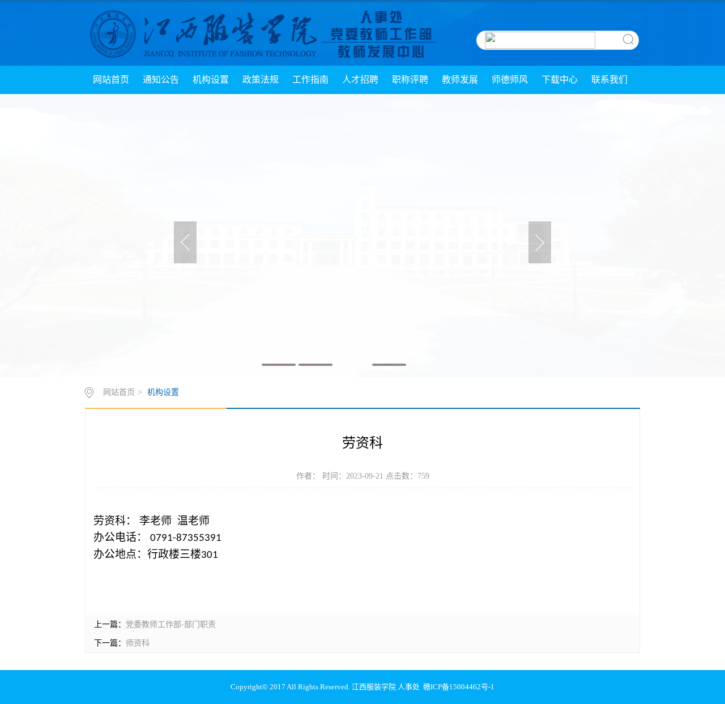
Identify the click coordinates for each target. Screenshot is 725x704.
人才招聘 (360, 79)
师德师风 (510, 79)
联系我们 (609, 79)
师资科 (138, 643)
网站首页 (111, 79)
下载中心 (559, 79)
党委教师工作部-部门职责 (171, 624)
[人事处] (261, 33)
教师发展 (460, 79)
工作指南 (310, 79)
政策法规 (260, 79)
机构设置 (211, 79)
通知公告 (161, 79)
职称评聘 (410, 79)
